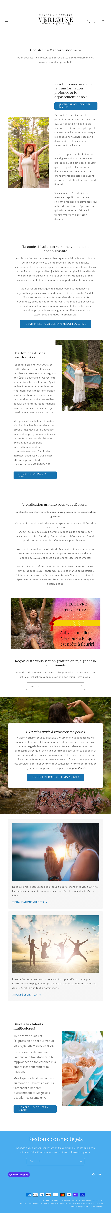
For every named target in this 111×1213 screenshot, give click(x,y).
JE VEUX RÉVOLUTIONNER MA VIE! (75, 106)
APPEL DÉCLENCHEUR (25, 994)
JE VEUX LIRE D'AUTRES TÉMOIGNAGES (55, 777)
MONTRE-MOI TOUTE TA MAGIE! (33, 1109)
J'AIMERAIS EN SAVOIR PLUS (32, 475)
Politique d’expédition (79, 1206)
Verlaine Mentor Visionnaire (58, 1200)
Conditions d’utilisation (93, 1203)
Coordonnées (97, 1206)
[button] (6, 21)
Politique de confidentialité (68, 1203)
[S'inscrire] (81, 686)
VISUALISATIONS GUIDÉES (28, 902)
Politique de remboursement (41, 1203)
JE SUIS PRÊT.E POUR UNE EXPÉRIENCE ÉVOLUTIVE (55, 324)
